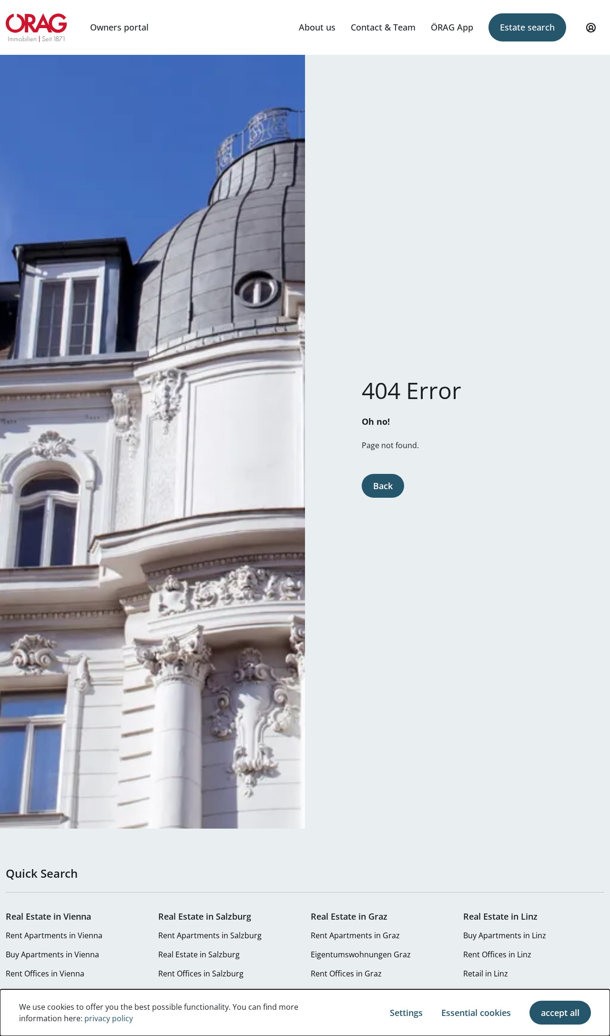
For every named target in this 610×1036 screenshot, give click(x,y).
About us (317, 27)
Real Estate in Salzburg (199, 954)
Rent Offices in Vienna (45, 973)
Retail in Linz (485, 973)
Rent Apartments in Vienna (54, 935)
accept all (560, 1012)
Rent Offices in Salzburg (201, 973)
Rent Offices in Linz (497, 954)
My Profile (591, 28)
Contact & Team (383, 27)
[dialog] (305, 1012)
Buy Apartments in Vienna (52, 954)
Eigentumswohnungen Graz (361, 954)
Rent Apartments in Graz (355, 935)
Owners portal (119, 27)
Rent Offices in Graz (346, 973)
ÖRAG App (452, 27)
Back (383, 486)
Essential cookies (476, 1012)
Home (36, 27)
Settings (406, 1012)
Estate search (527, 27)
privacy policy (108, 1018)
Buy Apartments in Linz (504, 935)
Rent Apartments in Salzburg (210, 935)
